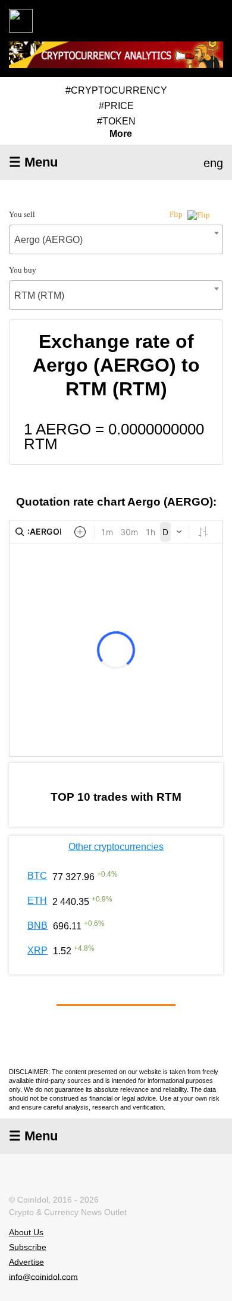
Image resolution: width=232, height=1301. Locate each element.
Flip (177, 214)
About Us (26, 1232)
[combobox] (116, 239)
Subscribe (27, 1247)
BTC (37, 876)
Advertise (26, 1262)
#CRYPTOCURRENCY (116, 90)
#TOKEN (116, 121)
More (120, 134)
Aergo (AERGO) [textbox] (48, 240)
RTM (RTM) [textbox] (39, 295)
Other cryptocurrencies (116, 847)
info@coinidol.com (43, 1276)
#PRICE (116, 106)
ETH (37, 901)
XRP (37, 950)
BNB (37, 925)
